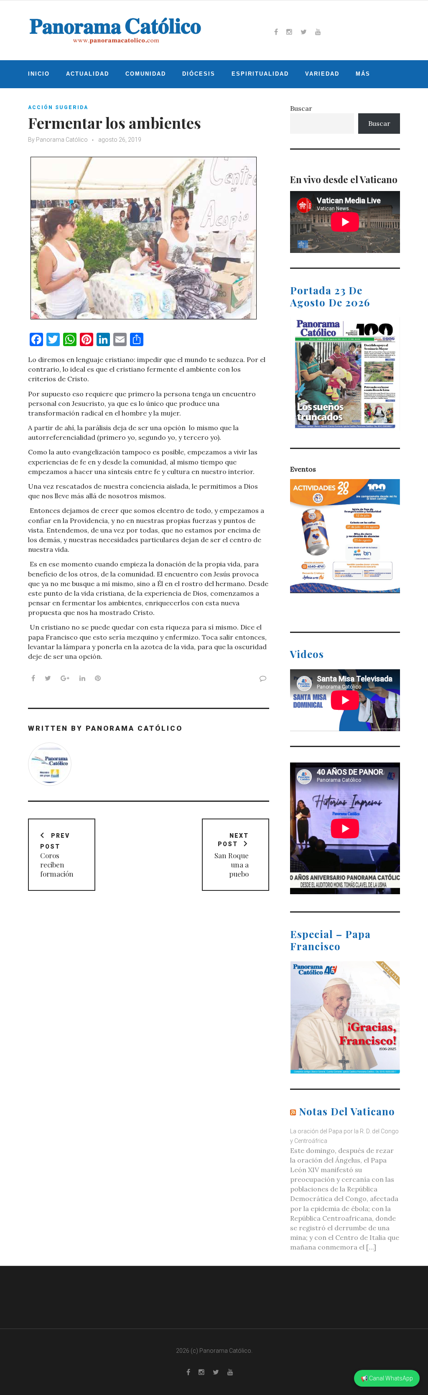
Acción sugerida (58, 107)
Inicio (39, 74)
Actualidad (87, 74)
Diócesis (198, 74)
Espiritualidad (260, 74)
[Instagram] (289, 31)
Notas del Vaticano (347, 1111)
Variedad (322, 74)
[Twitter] (303, 31)
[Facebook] (276, 31)
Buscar (301, 108)
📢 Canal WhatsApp (387, 1378)
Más (363, 74)
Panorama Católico (62, 139)
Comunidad (145, 74)
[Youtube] (318, 31)
